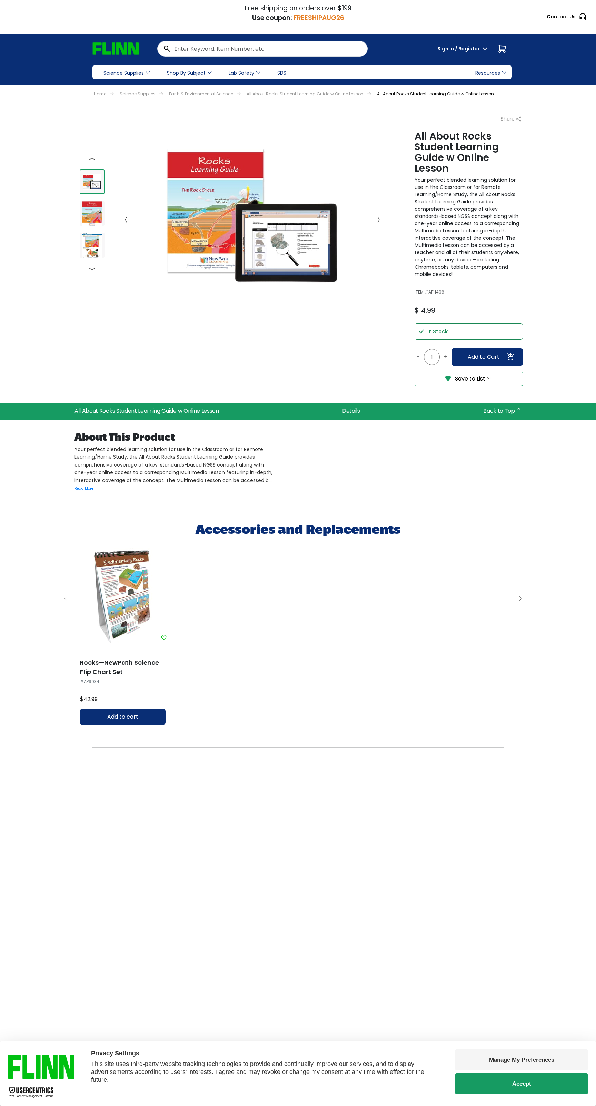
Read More (83, 488)
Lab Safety (241, 72)
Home (100, 94)
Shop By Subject (186, 72)
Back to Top (499, 411)
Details (351, 411)
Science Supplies (123, 72)
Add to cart (122, 717)
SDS (281, 72)
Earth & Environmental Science (201, 94)
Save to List (470, 379)
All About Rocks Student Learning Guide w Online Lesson (305, 94)
